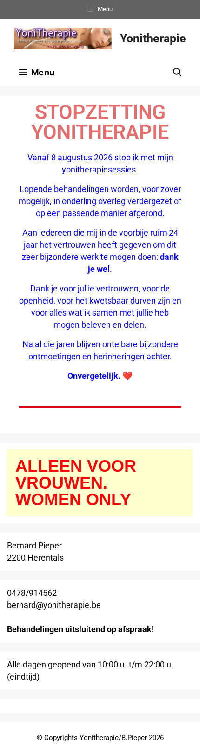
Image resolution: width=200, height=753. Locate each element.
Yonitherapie (153, 38)
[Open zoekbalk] (177, 72)
